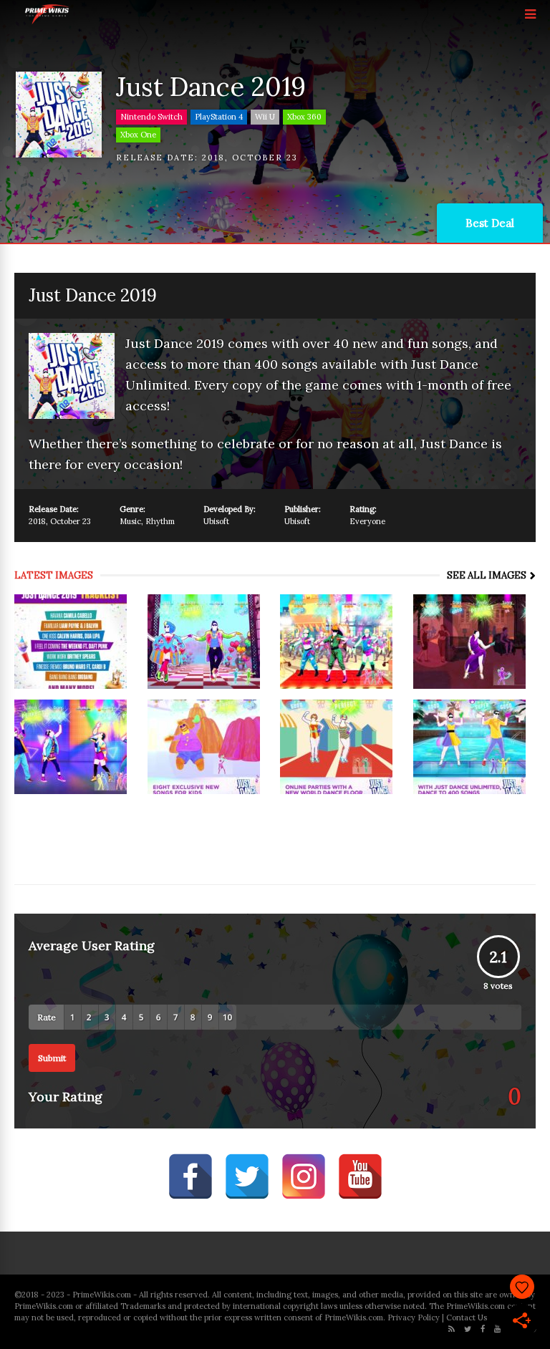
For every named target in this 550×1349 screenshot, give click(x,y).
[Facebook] (483, 1329)
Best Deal (489, 223)
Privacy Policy (413, 1317)
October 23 (265, 158)
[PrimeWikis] (47, 21)
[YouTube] (497, 1329)
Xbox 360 (304, 117)
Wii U (265, 117)
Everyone (367, 521)
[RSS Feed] (451, 1329)
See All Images (486, 575)
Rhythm (160, 521)
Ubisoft (216, 521)
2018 (213, 158)
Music (130, 521)
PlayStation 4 (219, 117)
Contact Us (466, 1317)
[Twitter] (467, 1329)
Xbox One (138, 135)
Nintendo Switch (151, 117)
